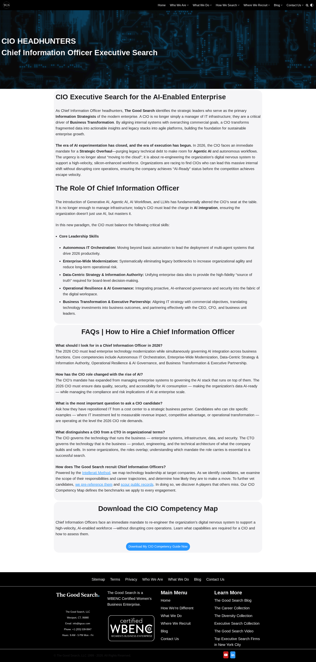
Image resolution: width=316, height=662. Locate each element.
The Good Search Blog (232, 600)
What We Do (178, 579)
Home (162, 5)
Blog (197, 579)
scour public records (137, 484)
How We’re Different (177, 608)
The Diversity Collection (233, 616)
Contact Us (215, 579)
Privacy (131, 579)
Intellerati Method (96, 473)
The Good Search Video (233, 631)
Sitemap (98, 579)
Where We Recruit (176, 623)
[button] (188, 5)
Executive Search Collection (236, 623)
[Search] (307, 5)
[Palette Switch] (311, 5)
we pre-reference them (93, 484)
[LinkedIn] (232, 654)
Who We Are (152, 579)
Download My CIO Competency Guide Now (158, 546)
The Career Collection (232, 608)
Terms (115, 579)
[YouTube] (225, 654)
